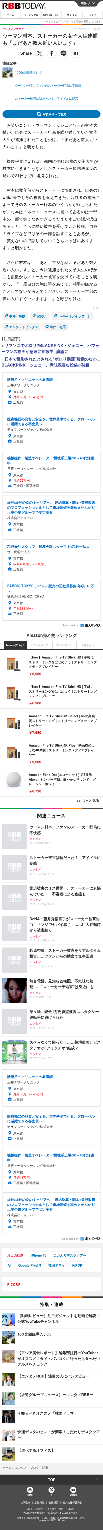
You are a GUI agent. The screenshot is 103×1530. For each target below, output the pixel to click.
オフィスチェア (39, 645)
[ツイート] (39, 53)
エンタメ (72, 15)
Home (30, 1495)
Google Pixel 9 (29, 1265)
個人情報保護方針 (72, 1502)
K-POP (77, 1265)
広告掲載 (39, 1502)
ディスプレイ (63, 645)
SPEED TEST (51, 15)
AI (9, 1265)
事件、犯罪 (58, 326)
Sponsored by (70, 625)
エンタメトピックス (23, 326)
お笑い (41, 316)
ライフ (92, 15)
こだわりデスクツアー (70, 1255)
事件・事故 (17, 316)
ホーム (10, 15)
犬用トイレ (88, 645)
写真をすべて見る (55, 114)
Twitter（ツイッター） (74, 316)
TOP (51, 1479)
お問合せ (25, 1502)
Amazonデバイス (15, 645)
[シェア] (51, 53)
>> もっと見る (88, 800)
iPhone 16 (38, 1255)
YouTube (73, 1495)
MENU (85, 3)
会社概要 (53, 1502)
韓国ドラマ (56, 1265)
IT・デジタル (31, 15)
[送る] (63, 53)
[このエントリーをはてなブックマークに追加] (75, 53)
